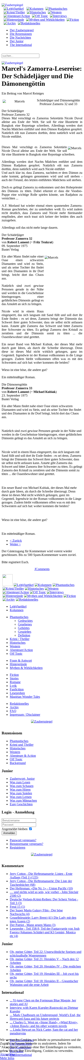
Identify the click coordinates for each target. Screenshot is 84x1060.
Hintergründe (18, 664)
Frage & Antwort (21, 660)
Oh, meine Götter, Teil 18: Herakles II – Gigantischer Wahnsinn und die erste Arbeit (44, 982)
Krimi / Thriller (19, 639)
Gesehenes (25, 624)
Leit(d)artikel (18, 606)
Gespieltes (24, 631)
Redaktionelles (19, 703)
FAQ (13, 711)
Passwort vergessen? (23, 840)
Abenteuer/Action (21, 650)
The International (21, 45)
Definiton (24, 635)
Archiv (14, 707)
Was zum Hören (20, 789)
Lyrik (13, 685)
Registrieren (17, 847)
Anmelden (9, 833)
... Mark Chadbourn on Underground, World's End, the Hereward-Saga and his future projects (45, 1016)
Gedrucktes (25, 620)
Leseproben (17, 693)
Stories (14, 678)
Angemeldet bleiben (15, 829)
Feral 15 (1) (17, 906)
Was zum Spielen (21, 793)
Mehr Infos (7, 1058)
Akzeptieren (8, 1054)
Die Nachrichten (20, 37)
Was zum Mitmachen (23, 800)
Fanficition (17, 689)
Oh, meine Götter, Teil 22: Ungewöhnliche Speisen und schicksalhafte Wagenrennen (45, 953)
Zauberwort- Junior (22, 778)
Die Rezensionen (21, 34)
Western (15, 646)
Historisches (17, 642)
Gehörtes (24, 628)
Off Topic (16, 653)
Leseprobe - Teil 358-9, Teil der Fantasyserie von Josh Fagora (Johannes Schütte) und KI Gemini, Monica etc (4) (45, 932)
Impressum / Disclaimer (25, 714)
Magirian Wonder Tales (25, 696)
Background (18, 763)
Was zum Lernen (21, 797)
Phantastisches (19, 617)
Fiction (14, 674)
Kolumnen (16, 610)
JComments (42, 569)
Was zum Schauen (21, 786)
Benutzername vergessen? (26, 844)
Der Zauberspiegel (22, 30)
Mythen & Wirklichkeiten (26, 668)
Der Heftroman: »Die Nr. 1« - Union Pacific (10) (41, 888)
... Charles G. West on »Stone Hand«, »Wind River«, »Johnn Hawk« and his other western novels (44, 1024)
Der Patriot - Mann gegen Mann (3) (32, 925)
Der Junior (16, 41)
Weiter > (15, 544)
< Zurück (16, 540)
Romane (15, 682)
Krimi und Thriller (21, 744)
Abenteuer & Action (23, 755)
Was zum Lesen (20, 782)
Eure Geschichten (21, 804)
